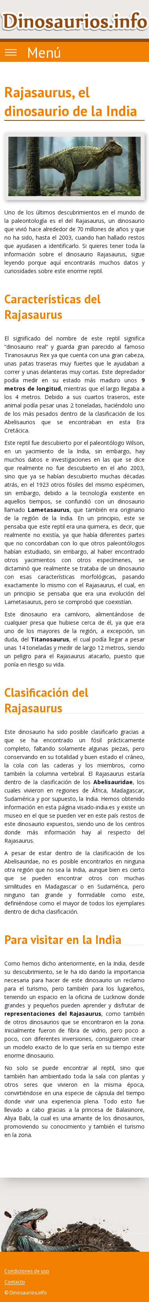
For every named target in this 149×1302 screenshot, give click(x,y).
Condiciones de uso (26, 1271)
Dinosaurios (74, 20)
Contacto (14, 1282)
